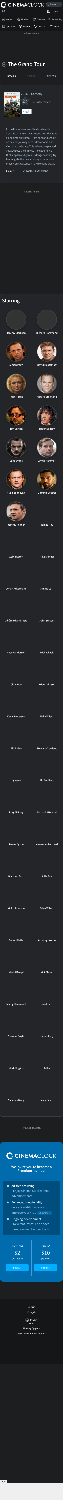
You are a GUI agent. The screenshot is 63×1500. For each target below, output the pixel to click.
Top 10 (41, 26)
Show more (45, 1213)
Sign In (55, 11)
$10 (45, 1257)
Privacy (33, 1320)
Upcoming (11, 26)
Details (11, 76)
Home (9, 19)
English (31, 1307)
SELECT (17, 1268)
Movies (24, 19)
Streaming (57, 19)
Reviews (51, 76)
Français (31, 1312)
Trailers (26, 26)
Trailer (31, 76)
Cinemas (41, 19)
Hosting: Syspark (31, 1328)
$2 (17, 1257)
